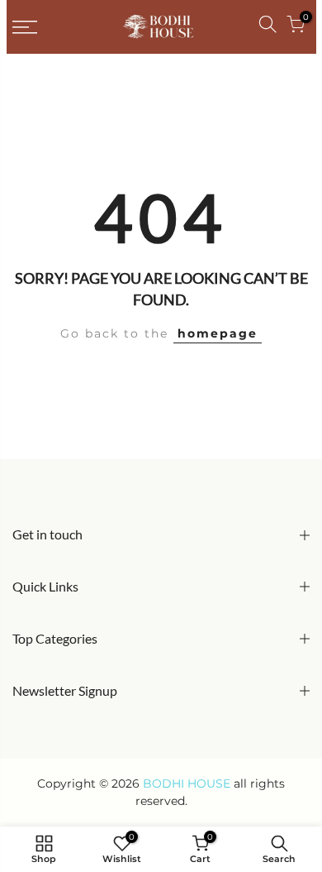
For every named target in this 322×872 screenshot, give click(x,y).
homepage (218, 333)
